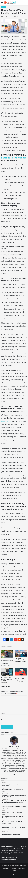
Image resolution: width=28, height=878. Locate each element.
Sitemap (14, 870)
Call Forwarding (6, 421)
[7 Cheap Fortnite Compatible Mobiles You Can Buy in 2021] (21, 653)
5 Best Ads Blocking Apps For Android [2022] (20, 678)
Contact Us (13, 868)
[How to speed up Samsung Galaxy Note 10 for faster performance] (7, 654)
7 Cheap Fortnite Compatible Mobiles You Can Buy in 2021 (20, 660)
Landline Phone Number (13, 158)
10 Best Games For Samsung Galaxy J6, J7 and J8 (6, 679)
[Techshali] (10, 2)
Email (3, 720)
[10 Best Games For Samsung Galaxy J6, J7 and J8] (7, 672)
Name (3, 713)
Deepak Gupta (5, 16)
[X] (7, 639)
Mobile (3, 7)
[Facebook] (4, 639)
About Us (5, 868)
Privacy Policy (21, 868)
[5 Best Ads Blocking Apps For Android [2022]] (21, 671)
